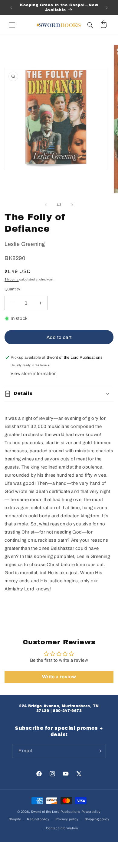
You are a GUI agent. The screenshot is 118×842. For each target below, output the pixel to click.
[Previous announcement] (11, 7)
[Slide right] (72, 204)
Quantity (12, 289)
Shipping (12, 279)
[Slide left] (45, 204)
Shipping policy (97, 819)
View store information (34, 373)
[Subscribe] (99, 751)
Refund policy (38, 819)
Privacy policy (67, 819)
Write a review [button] (59, 676)
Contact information (62, 828)
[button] (12, 25)
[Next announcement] (106, 7)
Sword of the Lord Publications (55, 811)
